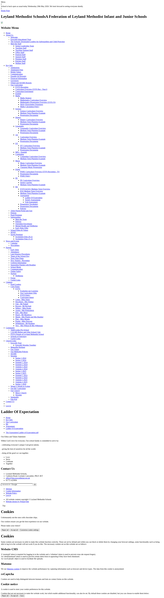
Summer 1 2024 (21, 362)
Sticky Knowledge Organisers (31, 104)
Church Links (11, 341)
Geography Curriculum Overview (33, 128)
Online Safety (16, 271)
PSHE (17, 169)
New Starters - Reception (20, 261)
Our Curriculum (17, 85)
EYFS (17, 289)
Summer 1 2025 (21, 375)
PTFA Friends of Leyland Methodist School (27, 334)
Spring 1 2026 (20, 384)
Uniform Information (18, 263)
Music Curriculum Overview (31, 163)
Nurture (13, 274)
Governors (15, 81)
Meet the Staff (16, 44)
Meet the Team (21, 219)
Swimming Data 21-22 (24, 239)
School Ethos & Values (19, 230)
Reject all (5, 530)
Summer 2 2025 (21, 378)
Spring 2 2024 (20, 360)
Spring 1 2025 (20, 371)
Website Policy (11, 493)
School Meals (16, 267)
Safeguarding (16, 217)
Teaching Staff (20, 48)
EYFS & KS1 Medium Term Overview (35, 189)
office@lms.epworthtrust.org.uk (18, 478)
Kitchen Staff (20, 61)
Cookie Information (13, 491)
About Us (9, 35)
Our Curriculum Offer (28, 293)
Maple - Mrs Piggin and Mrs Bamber (29, 317)
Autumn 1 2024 (21, 367)
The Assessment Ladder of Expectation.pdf (22, 433)
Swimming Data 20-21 (24, 237)
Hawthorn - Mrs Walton (24, 302)
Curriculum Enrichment (24, 91)
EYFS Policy (25, 295)
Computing (19, 154)
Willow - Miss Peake (23, 308)
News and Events (12, 241)
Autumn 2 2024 (21, 369)
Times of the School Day (20, 256)
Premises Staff (20, 59)
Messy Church (20, 393)
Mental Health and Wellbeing (26, 226)
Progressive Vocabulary (29, 204)
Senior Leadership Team (24, 46)
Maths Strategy (26, 98)
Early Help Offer (21, 228)
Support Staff (20, 57)
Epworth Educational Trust (21, 39)
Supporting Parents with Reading (23, 265)
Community (10, 328)
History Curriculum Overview (31, 120)
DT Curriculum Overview (30, 146)
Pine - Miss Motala (22, 319)
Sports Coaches (26, 183)
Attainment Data (17, 70)
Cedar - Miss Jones (22, 300)
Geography (19, 126)
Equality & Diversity (18, 76)
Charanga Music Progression (31, 167)
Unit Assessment (31, 202)
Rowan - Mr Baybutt (23, 306)
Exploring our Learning (29, 291)
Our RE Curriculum (18, 388)
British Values (16, 72)
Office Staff (19, 52)
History (18, 117)
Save (22, 596)
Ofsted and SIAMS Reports (21, 83)
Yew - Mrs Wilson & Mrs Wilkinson (29, 326)
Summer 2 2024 (21, 365)
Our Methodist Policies (19, 352)
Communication (17, 74)
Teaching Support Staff (24, 50)
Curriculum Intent (27, 297)
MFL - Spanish (21, 152)
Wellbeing (19, 276)
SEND (13, 232)
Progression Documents (29, 115)
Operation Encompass (23, 224)
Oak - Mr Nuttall (21, 304)
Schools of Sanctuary (19, 336)
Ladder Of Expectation (33, 198)
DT (16, 143)
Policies (23, 209)
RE (16, 187)
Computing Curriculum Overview (33, 156)
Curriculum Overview (28, 137)
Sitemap (9, 489)
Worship (14, 356)
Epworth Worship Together (25, 345)
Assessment (24, 196)
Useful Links (15, 280)
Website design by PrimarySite (17, 502)
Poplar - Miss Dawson (23, 321)
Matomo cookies (13, 569)
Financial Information (19, 78)
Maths (17, 96)
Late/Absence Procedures (20, 254)
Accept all (14, 530)
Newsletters (15, 245)
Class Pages (15, 287)
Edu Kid (14, 399)
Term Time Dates (17, 258)
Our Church (15, 391)
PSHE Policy (25, 176)
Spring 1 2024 (20, 358)
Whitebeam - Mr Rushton (25, 323)
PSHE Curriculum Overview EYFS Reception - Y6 (39, 172)
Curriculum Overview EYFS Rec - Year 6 (31, 89)
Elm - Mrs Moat (21, 313)
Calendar (14, 243)
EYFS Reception (21, 87)
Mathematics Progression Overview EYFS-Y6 (37, 102)
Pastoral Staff (20, 55)
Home (8, 33)
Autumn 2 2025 (21, 382)
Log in (8, 406)
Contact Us (10, 401)
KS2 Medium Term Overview (31, 191)
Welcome (14, 37)
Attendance (15, 252)
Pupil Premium (16, 215)
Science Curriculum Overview (31, 111)
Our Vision (15, 349)
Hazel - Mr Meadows (23, 315)
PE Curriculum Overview (30, 180)
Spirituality (15, 397)
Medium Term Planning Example (32, 113)
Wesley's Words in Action (20, 386)
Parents (8, 248)
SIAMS (13, 354)
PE (16, 178)
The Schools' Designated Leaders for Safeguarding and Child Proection (38, 42)
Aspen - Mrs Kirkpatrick (24, 310)
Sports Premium (17, 235)
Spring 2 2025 (20, 373)
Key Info (9, 65)
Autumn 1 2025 (21, 380)
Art (16, 135)
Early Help (15, 250)
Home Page (5, 11)
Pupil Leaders (16, 284)
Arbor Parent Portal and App (21, 211)
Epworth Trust (16, 343)
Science (18, 109)
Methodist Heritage (18, 347)
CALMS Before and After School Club (25, 332)
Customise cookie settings (29, 530)
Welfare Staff (20, 63)
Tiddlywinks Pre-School (20, 330)
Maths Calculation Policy (29, 107)
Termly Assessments (32, 200)
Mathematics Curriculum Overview (33, 100)
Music (17, 161)
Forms (13, 278)
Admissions (15, 68)
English (18, 94)
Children (9, 282)
